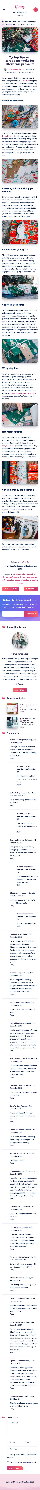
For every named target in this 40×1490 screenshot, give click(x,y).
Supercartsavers (17, 1396)
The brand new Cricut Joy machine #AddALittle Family (28, 720)
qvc (14, 1068)
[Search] (35, 9)
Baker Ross (6, 136)
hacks (17, 580)
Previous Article (11, 589)
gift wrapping (8, 580)
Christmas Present (11, 577)
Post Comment (14, 1468)
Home (4, 22)
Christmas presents (28, 577)
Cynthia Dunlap (16, 1298)
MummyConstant (20, 653)
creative (26, 81)
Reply (12, 758)
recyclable (6, 446)
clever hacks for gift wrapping (23, 393)
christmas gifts (28, 574)
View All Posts (20, 690)
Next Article (30, 589)
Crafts (23, 22)
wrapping (25, 580)
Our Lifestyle (13, 22)
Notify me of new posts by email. (23, 1462)
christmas (17, 574)
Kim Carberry (15, 973)
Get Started (31, 614)
